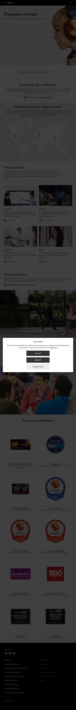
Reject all (38, 360)
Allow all (38, 353)
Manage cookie (38, 367)
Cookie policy (53, 348)
